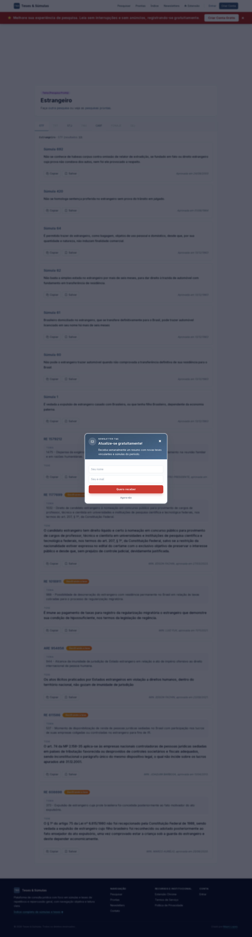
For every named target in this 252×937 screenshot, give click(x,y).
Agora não (126, 497)
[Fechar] (160, 441)
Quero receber (126, 489)
